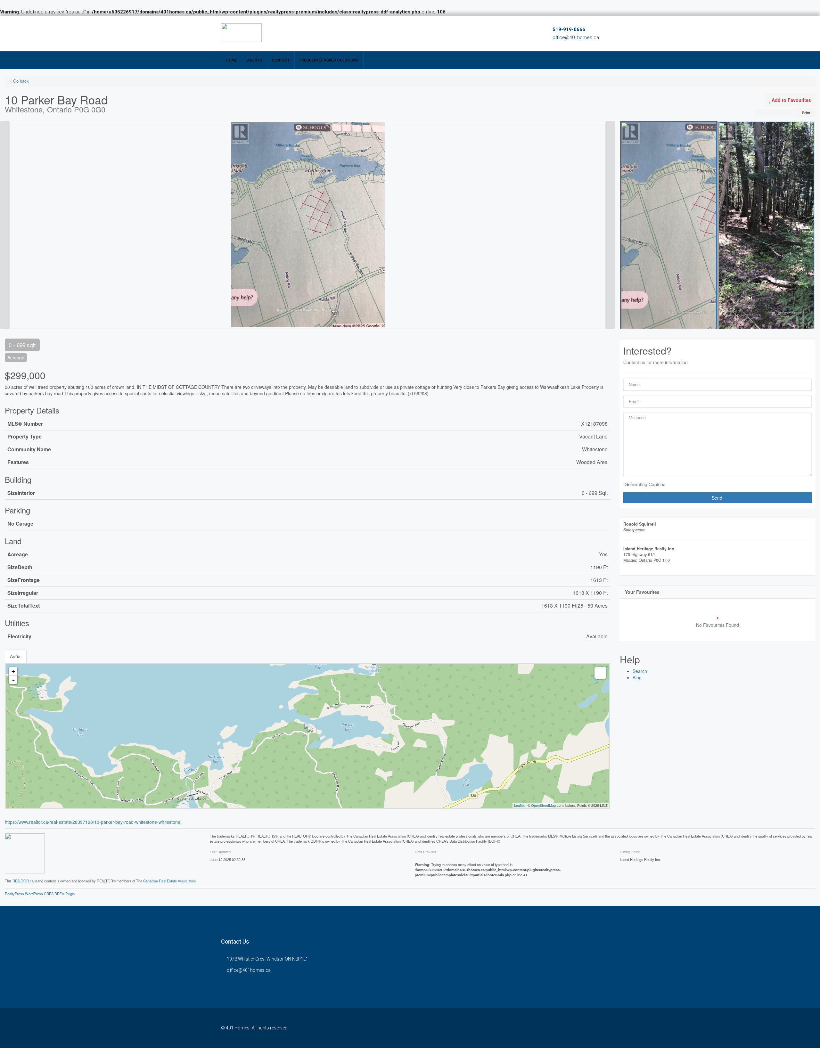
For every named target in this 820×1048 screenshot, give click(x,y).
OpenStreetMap (543, 805)
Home (231, 60)
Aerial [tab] (15, 656)
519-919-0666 (569, 29)
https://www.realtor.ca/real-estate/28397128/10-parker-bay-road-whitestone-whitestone (92, 822)
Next (610, 124)
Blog (637, 677)
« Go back (19, 81)
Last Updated (220, 851)
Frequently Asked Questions (328, 60)
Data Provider (425, 851)
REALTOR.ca (23, 880)
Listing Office (630, 851)
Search (640, 671)
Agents (254, 60)
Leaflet (519, 805)
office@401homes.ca (576, 37)
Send (718, 498)
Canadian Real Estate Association (169, 880)
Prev (4, 124)
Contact (281, 60)
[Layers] (600, 673)
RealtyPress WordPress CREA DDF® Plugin (40, 893)
